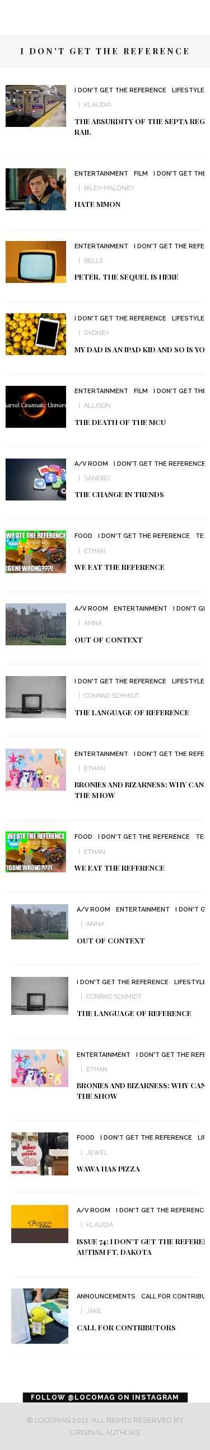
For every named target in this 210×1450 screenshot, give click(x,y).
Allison (97, 405)
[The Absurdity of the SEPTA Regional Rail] (36, 105)
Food (83, 536)
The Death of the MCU (120, 422)
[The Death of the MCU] (36, 406)
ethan (94, 768)
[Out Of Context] (36, 623)
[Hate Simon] (36, 188)
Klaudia (97, 104)
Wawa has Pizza (108, 1168)
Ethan (94, 551)
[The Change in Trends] (36, 478)
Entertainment (101, 173)
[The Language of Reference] (36, 696)
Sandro (97, 478)
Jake (93, 1311)
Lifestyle (188, 90)
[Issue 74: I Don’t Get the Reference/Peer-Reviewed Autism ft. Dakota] (39, 1223)
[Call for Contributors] (39, 1315)
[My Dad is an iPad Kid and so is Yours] (36, 333)
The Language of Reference (131, 712)
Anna (93, 623)
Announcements (106, 1296)
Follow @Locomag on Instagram (105, 1397)
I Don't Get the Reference (120, 90)
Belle (94, 261)
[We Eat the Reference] (36, 551)
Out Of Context (108, 639)
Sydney (96, 333)
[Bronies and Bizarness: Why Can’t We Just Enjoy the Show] (36, 768)
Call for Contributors (126, 1327)
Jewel (97, 1152)
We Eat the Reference (119, 567)
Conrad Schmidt (111, 696)
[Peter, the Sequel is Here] (36, 261)
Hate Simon (97, 204)
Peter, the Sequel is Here (126, 276)
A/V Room (91, 463)
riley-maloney (109, 188)
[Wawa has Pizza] (39, 1153)
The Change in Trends (119, 494)
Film (141, 173)
